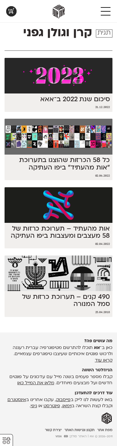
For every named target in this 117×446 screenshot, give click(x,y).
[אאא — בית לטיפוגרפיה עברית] (106, 418)
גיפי (34, 406)
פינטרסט (52, 406)
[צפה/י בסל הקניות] (11, 11)
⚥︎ (6, 440)
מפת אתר (104, 430)
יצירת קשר (53, 430)
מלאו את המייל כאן (35, 383)
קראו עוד (103, 360)
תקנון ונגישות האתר (79, 430)
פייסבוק (63, 400)
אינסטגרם (16, 400)
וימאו (67, 406)
